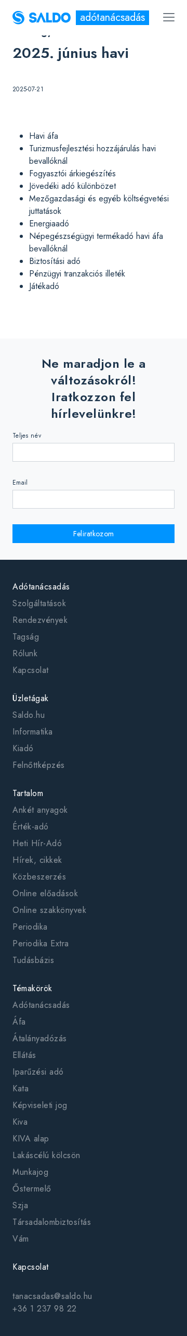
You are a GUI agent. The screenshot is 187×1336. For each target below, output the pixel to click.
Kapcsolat (30, 670)
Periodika (30, 927)
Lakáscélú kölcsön (46, 1155)
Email (20, 482)
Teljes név (26, 435)
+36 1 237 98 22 (44, 1309)
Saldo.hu (28, 715)
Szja (20, 1205)
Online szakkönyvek (49, 910)
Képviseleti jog (40, 1105)
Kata (20, 1088)
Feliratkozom (93, 533)
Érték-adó (30, 827)
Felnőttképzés (38, 765)
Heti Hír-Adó (37, 843)
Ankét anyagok (40, 810)
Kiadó (23, 748)
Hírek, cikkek (37, 860)
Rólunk (24, 653)
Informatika (32, 732)
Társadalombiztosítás (51, 1222)
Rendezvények (40, 620)
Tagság (25, 637)
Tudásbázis (33, 960)
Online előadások (45, 893)
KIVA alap (30, 1139)
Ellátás (24, 1055)
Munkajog (30, 1172)
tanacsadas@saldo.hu (52, 1296)
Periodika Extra (40, 943)
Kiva (20, 1122)
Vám (20, 1239)
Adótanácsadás (41, 1005)
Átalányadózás (39, 1038)
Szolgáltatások (39, 603)
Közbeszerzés (39, 877)
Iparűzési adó (38, 1072)
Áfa (19, 1022)
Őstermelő (31, 1189)
